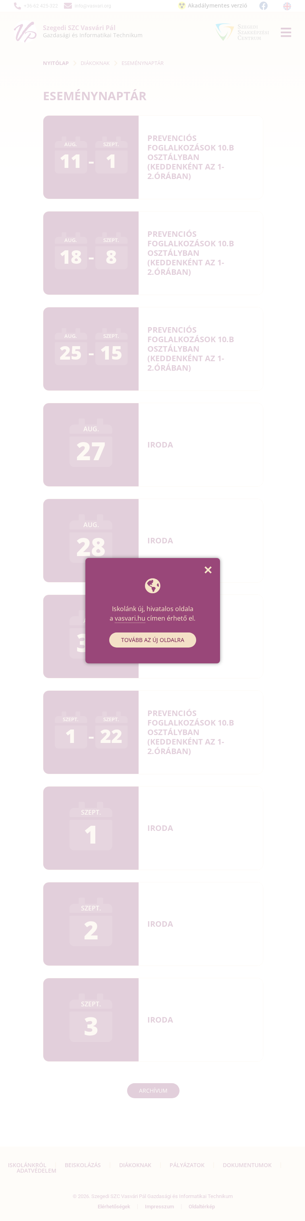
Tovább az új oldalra (152, 640)
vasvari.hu (130, 618)
